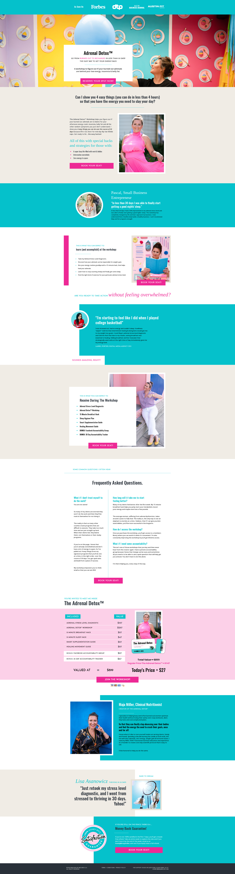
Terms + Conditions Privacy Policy (113, 867)
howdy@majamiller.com (161, 869)
